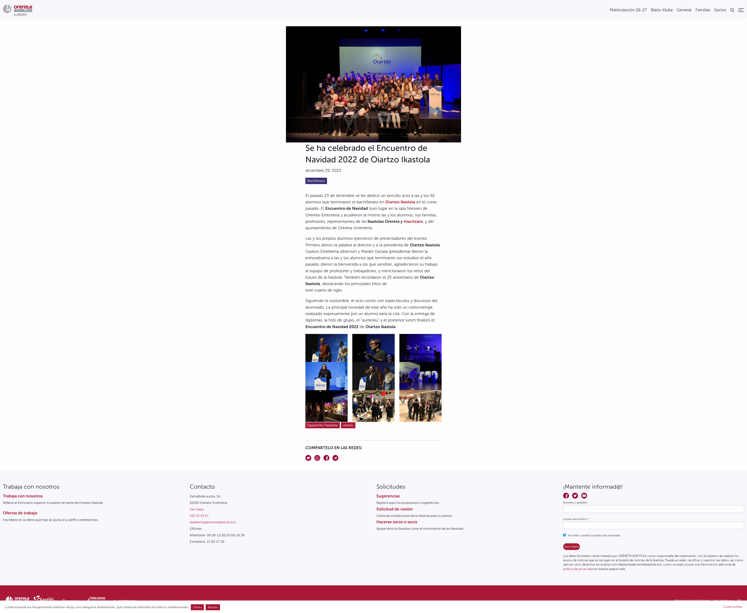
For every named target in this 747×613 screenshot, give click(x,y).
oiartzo (348, 425)
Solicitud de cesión (394, 509)
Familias (702, 10)
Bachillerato (316, 181)
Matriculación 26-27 (628, 10)
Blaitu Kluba (662, 10)
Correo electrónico (576, 519)
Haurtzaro (413, 221)
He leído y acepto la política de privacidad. (593, 535)
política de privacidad (578, 569)
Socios (720, 10)
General (684, 10)
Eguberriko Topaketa (322, 425)
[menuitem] (628, 10)
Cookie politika (732, 607)
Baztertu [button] (213, 607)
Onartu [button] (197, 607)
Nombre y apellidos (575, 502)
